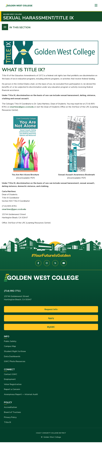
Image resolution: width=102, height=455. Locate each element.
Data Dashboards (12, 356)
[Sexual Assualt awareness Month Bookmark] (76, 144)
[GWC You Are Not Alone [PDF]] (25, 144)
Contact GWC (10, 374)
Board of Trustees (12, 412)
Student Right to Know (15, 351)
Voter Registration (13, 384)
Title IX (7, 422)
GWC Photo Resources (14, 361)
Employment (10, 379)
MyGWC (51, 327)
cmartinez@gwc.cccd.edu (22, 107)
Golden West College (12, 14)
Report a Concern (12, 389)
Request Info (51, 309)
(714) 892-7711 (12, 290)
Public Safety (10, 341)
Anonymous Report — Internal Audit (21, 394)
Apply (51, 318)
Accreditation (10, 407)
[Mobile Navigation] (96, 5)
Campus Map (10, 346)
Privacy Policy (10, 417)
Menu (5, 27)
